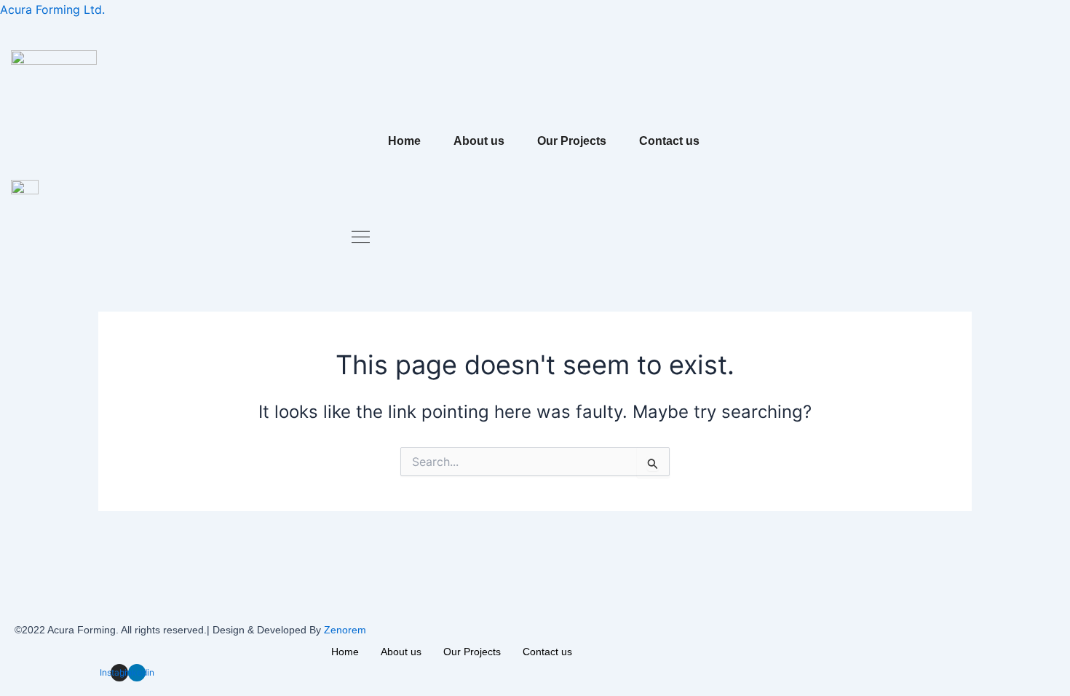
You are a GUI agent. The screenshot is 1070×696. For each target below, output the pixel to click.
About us (478, 141)
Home (404, 141)
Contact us (669, 141)
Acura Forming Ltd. (52, 9)
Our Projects (571, 141)
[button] (360, 238)
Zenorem (345, 630)
